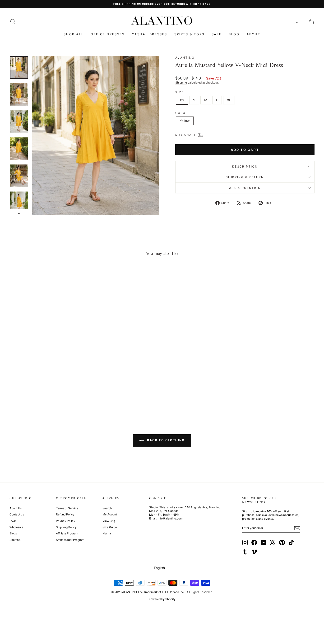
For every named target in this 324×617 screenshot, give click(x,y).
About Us (15, 508)
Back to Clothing (165, 440)
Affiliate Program (67, 533)
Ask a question (245, 188)
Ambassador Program (70, 540)
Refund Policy (65, 514)
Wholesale (16, 527)
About (253, 34)
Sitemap (14, 540)
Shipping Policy (66, 527)
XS (182, 100)
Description (245, 166)
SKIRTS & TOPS (189, 34)
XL (229, 100)
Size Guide (109, 527)
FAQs (12, 521)
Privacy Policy (65, 521)
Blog (234, 34)
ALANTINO (184, 57)
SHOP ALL (73, 34)
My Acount (109, 514)
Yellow (185, 121)
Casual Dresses (149, 34)
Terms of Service (67, 508)
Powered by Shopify (162, 599)
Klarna (106, 533)
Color (181, 113)
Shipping (181, 82)
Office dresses (108, 34)
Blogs (13, 533)
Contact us (16, 514)
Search (107, 508)
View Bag (108, 521)
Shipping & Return (245, 177)
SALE (217, 34)
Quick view (45, 373)
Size (179, 92)
